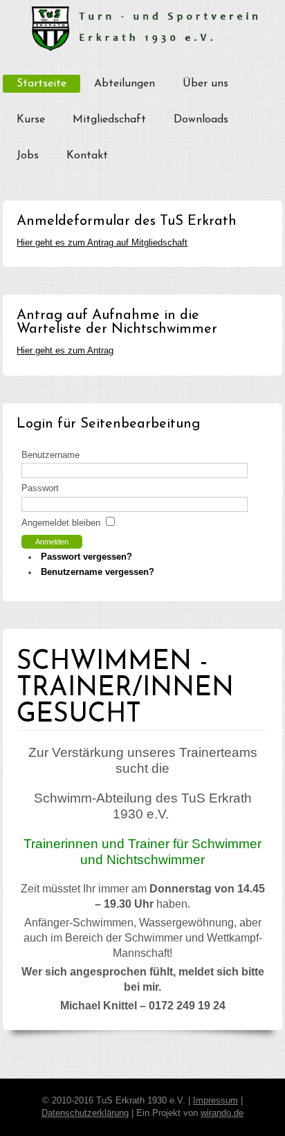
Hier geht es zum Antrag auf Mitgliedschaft (102, 243)
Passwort (40, 488)
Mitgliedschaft (109, 119)
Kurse (31, 119)
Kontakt (87, 155)
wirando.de (222, 1113)
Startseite (41, 83)
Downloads (201, 119)
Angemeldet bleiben (60, 523)
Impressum (215, 1101)
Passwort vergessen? (86, 557)
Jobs (28, 155)
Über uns (205, 83)
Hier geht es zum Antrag (65, 351)
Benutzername (50, 455)
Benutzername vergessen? (97, 572)
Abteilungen (124, 83)
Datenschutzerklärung (85, 1113)
